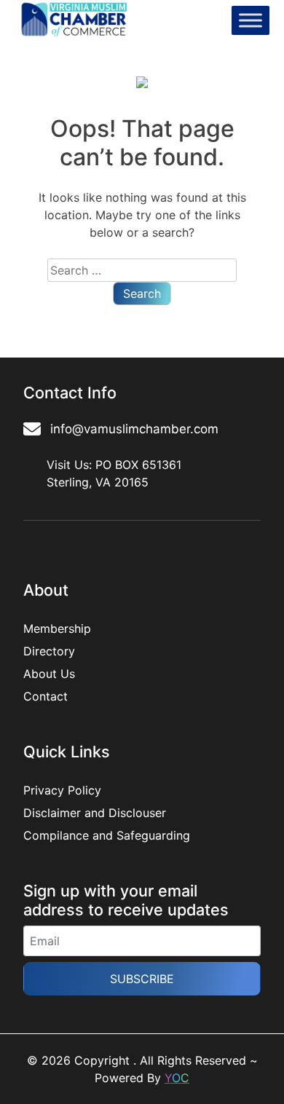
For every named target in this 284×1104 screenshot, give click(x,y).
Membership (57, 628)
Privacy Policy (62, 790)
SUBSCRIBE (142, 978)
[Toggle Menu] (250, 21)
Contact (45, 696)
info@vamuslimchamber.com (134, 429)
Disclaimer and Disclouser (94, 812)
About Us (49, 673)
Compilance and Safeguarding (106, 835)
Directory (49, 651)
